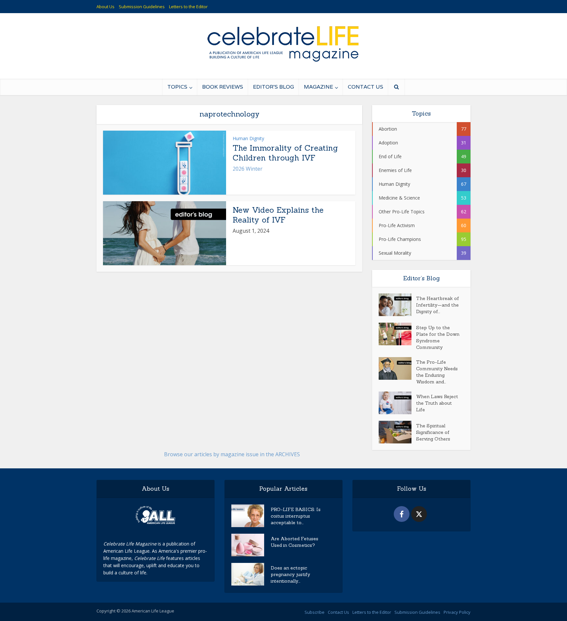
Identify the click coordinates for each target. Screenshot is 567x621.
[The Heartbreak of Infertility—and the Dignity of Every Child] (397, 304)
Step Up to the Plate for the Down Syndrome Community (437, 337)
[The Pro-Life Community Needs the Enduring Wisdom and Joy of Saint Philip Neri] (397, 368)
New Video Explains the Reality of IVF (278, 215)
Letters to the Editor (188, 7)
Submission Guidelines (142, 7)
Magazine (318, 86)
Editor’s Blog (273, 86)
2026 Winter (247, 168)
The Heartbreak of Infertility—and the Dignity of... (437, 304)
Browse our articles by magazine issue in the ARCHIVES (232, 454)
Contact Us (365, 86)
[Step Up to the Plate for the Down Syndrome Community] (397, 334)
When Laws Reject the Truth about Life (437, 403)
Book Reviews (222, 86)
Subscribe (314, 612)
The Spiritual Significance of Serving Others (433, 432)
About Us (105, 7)
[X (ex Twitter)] (419, 514)
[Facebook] (402, 514)
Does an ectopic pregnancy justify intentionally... (290, 574)
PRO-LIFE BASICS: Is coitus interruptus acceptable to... (296, 515)
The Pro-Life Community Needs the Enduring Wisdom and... (437, 372)
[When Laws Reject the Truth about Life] (397, 403)
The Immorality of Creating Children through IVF (285, 153)
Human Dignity (248, 138)
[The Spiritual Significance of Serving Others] (397, 432)
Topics (177, 86)
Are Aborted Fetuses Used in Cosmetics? (294, 542)
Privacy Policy (457, 612)
